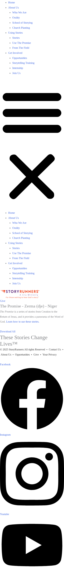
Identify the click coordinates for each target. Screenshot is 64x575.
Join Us (16, 73)
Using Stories (15, 32)
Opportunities (19, 58)
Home (11, 2)
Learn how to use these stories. (22, 321)
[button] (32, 145)
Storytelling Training (23, 62)
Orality (16, 17)
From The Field (20, 47)
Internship (17, 68)
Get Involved (15, 52)
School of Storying (22, 22)
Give (36, 354)
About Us (13, 7)
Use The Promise (21, 42)
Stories (16, 37)
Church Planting (21, 27)
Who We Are (19, 12)
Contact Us (55, 349)
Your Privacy (49, 354)
